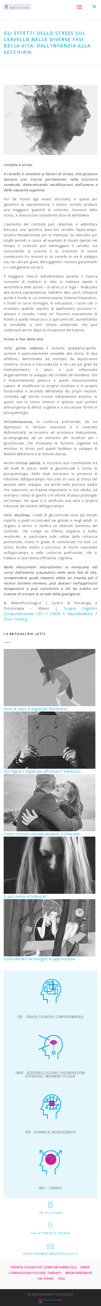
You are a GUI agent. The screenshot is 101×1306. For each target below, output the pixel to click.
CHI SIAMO (46, 1278)
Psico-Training (15, 619)
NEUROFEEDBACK (78, 1273)
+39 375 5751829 (50, 1213)
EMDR (55, 613)
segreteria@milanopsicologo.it (50, 1253)
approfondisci (50, 1018)
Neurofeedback (80, 613)
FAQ (61, 1278)
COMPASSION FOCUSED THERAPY (35, 1273)
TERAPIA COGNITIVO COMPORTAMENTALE (43, 1267)
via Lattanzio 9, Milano (50, 1233)
